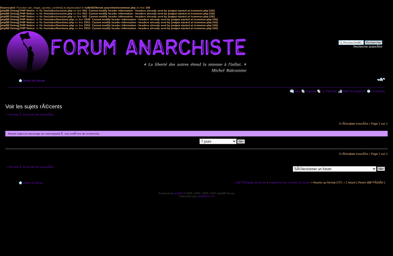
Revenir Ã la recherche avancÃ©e (31, 114)
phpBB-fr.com (206, 196)
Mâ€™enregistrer (353, 91)
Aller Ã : (286, 168)
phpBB (178, 193)
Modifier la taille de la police (381, 79)
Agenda (311, 91)
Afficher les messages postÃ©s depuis (173, 141)
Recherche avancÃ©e (367, 46)
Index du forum (34, 80)
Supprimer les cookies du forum (289, 182)
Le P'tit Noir (329, 91)
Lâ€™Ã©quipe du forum (250, 182)
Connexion (378, 91)
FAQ (297, 91)
